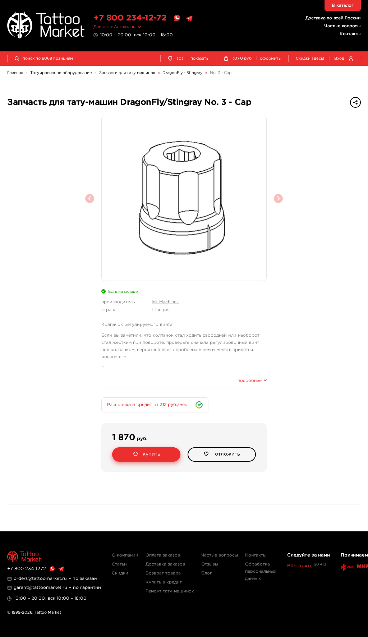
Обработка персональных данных (260, 571)
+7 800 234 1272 (26, 569)
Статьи (119, 564)
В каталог (343, 6)
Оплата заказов (163, 555)
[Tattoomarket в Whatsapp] (177, 18)
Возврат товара (163, 573)
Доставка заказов (165, 564)
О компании (125, 555)
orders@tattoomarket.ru (40, 579)
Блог (206, 573)
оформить (270, 58)
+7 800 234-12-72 (129, 18)
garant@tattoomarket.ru (40, 588)
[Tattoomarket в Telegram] (189, 18)
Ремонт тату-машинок (170, 591)
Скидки (120, 573)
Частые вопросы (342, 26)
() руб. (243, 58)
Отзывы (209, 564)
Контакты (350, 34)
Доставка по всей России (333, 18)
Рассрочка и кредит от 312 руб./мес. (147, 405)
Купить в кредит (164, 582)
